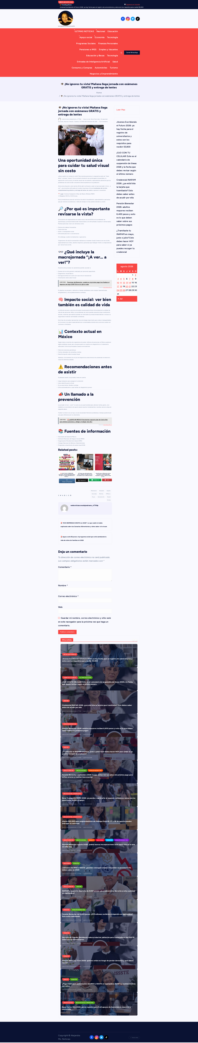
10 (118, 282)
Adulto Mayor (68, 770)
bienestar (94, 490)
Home (99, 92)
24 (118, 290)
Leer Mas (120, 110)
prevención (101, 497)
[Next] (136, 640)
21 (130, 286)
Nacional (101, 31)
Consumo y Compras (82, 67)
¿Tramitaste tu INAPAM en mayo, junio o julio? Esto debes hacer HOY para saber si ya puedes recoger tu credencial (125, 241)
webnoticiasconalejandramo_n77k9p (71, 119)
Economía (99, 37)
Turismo (114, 67)
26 (124, 290)
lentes (101, 493)
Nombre (63, 585)
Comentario (64, 567)
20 (127, 286)
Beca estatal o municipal (72, 793)
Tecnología (112, 37)
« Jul (120, 298)
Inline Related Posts (107, 287)
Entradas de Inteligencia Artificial (93, 61)
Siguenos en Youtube (133, 4)
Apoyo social (86, 37)
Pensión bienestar (70, 724)
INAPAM (66, 701)
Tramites (76, 121)
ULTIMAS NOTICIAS (84, 31)
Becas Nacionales (95, 119)
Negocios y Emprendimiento (104, 73)
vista (109, 500)
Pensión (71, 121)
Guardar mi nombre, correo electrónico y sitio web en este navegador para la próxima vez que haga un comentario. (84, 622)
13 (127, 282)
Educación (113, 31)
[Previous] (133, 640)
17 (118, 286)
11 (121, 282)
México (109, 493)
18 (121, 286)
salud (109, 497)
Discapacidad (104, 119)
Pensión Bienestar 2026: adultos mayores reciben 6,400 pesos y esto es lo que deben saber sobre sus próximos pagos (125, 214)
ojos (94, 497)
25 (121, 290)
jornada (95, 493)
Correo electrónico (68, 596)
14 (130, 282)
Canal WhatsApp (132, 52)
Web (60, 607)
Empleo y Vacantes (108, 49)
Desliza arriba (135, 1037)
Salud (115, 61)
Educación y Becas (95, 55)
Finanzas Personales (108, 43)
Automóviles (101, 67)
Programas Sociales (86, 43)
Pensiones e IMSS (87, 49)
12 (124, 282)
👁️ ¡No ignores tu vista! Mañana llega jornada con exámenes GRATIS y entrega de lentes (100, 96)
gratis (109, 490)
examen (102, 490)
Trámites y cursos (70, 677)
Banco (91, 840)
